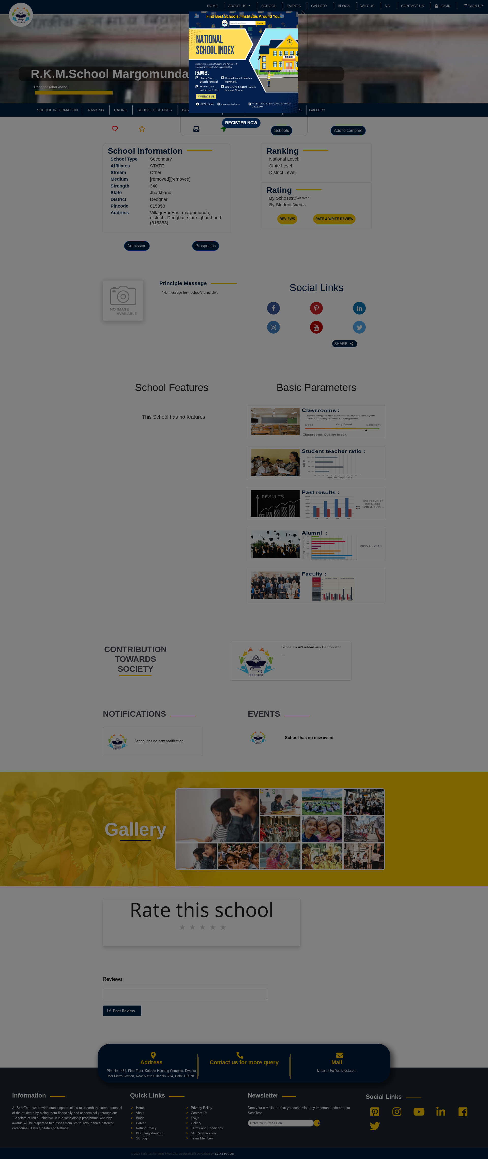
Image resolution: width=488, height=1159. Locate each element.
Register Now (241, 123)
